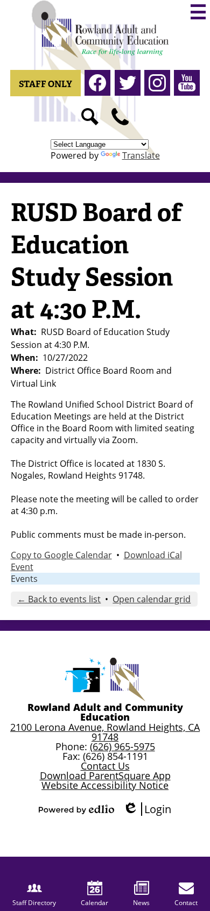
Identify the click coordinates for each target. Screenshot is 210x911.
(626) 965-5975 (122, 746)
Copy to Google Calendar (61, 555)
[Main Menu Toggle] (198, 12)
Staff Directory (34, 902)
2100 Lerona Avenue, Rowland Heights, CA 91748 (105, 732)
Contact (186, 902)
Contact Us (105, 765)
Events (24, 579)
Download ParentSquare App (105, 775)
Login (147, 809)
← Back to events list (59, 599)
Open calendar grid (152, 599)
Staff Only (45, 84)
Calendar (94, 902)
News (141, 902)
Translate (141, 155)
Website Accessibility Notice (105, 785)
